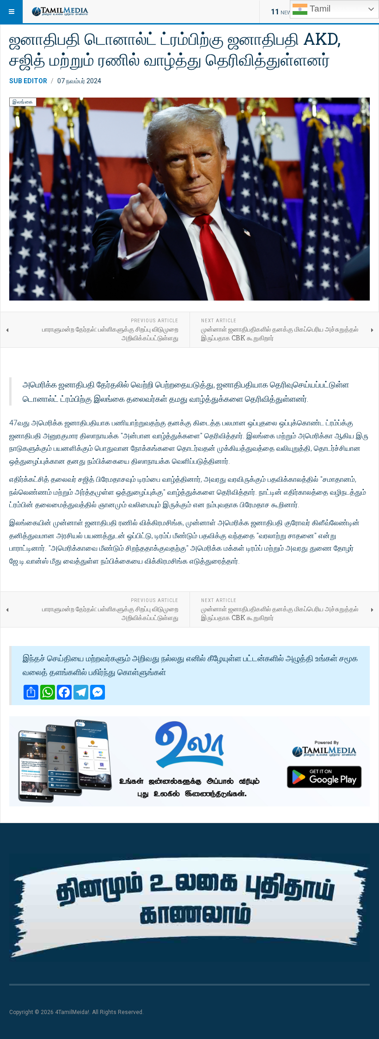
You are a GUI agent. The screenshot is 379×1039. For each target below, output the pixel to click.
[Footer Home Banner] (189, 908)
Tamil (318, 8)
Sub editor (28, 81)
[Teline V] (60, 11)
